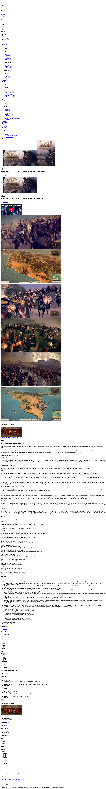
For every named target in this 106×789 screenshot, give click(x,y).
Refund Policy (14, 779)
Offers (7, 54)
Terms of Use (7, 779)
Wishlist (5, 35)
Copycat (8, 113)
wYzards (8, 119)
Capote (8, 111)
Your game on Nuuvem (11, 135)
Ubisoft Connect (10, 67)
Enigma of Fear (9, 114)
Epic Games (9, 66)
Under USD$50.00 (10, 94)
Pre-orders (8, 57)
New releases (9, 55)
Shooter (8, 77)
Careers (8, 134)
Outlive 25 (8, 117)
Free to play (9, 59)
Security (20, 773)
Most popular (9, 58)
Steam (7, 65)
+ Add (2, 27)
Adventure (8, 74)
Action (7, 73)
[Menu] (1, 1)
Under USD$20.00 (10, 92)
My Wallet (5, 38)
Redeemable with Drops (11, 96)
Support (2, 779)
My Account (6, 39)
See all (4, 80)
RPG (7, 76)
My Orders (5, 36)
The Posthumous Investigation (13, 118)
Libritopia (8, 115)
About (7, 133)
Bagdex (8, 110)
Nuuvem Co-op (9, 137)
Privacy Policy (21, 779)
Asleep (8, 109)
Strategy (5, 629)
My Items (5, 34)
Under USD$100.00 (11, 95)
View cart (3, 14)
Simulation (8, 78)
